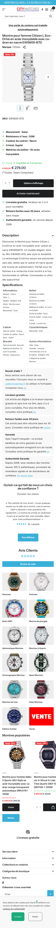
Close (28, 852)
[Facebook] (3, 883)
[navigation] (20, 108)
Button (11, 818)
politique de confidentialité (14, 909)
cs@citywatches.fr (15, 383)
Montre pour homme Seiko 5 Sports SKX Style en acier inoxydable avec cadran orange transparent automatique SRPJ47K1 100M (16, 785)
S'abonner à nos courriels (16, 887)
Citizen (16, 47)
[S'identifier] (46, 9)
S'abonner (50, 894)
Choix (11, 807)
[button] (48, 77)
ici (25, 387)
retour (47, 427)
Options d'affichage (33, 183)
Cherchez (50, 16)
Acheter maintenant (28, 193)
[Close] (44, 901)
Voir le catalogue (4, 9)
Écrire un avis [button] (28, 564)
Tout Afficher (28, 537)
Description (10, 235)
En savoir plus (24, 475)
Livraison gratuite (28, 837)
